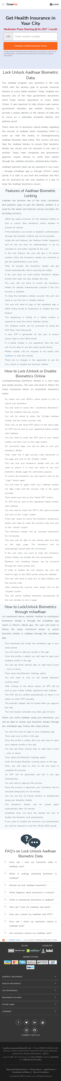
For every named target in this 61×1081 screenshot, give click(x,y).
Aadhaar (9, 355)
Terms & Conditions (41, 1072)
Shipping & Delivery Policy (16, 1069)
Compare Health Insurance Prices (30, 45)
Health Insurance (11, 983)
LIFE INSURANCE (10, 990)
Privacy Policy (35, 1069)
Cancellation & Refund (21, 1072)
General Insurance (12, 977)
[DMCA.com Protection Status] (16, 950)
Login (56, 4)
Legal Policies (49, 1069)
